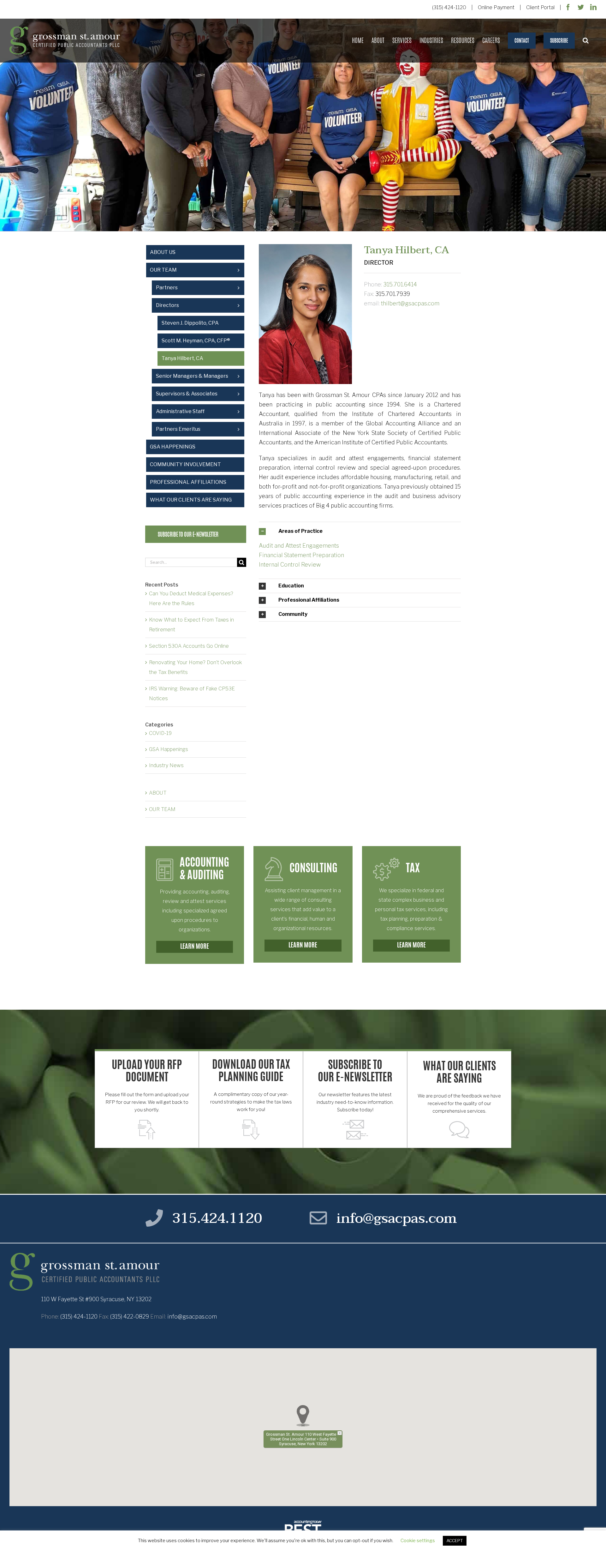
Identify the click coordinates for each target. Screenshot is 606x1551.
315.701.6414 (400, 284)
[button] (586, 40)
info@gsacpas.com (396, 1218)
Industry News (166, 765)
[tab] (360, 531)
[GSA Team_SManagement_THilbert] (305, 246)
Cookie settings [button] (418, 1540)
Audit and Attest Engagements (299, 545)
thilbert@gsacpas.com (410, 303)
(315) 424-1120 (449, 7)
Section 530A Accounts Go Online (189, 646)
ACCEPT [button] (455, 1540)
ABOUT (157, 793)
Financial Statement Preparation (301, 555)
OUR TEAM (162, 809)
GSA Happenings (168, 749)
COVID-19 (160, 733)
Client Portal (540, 7)
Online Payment (496, 7)
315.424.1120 (217, 1218)
